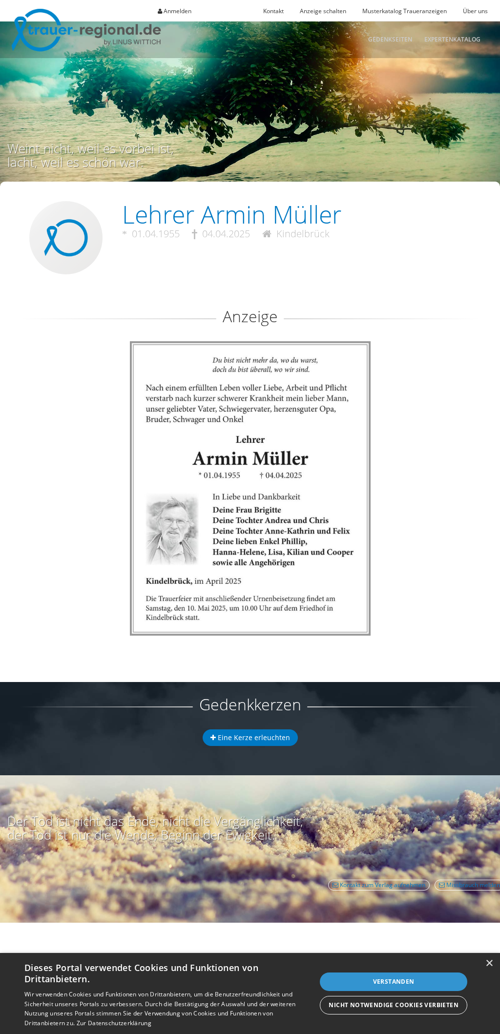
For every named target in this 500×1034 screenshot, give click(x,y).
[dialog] (250, 993)
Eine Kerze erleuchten (253, 737)
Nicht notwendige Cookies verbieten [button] (393, 1005)
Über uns (475, 11)
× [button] (489, 963)
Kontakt (273, 11)
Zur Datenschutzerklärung (114, 1023)
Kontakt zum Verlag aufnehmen (381, 885)
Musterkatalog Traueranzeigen (404, 11)
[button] (250, 376)
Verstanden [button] (394, 981)
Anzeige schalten (323, 11)
